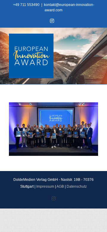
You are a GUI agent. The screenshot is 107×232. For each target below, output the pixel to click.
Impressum (45, 186)
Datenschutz (77, 186)
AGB (60, 186)
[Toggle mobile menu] (95, 37)
